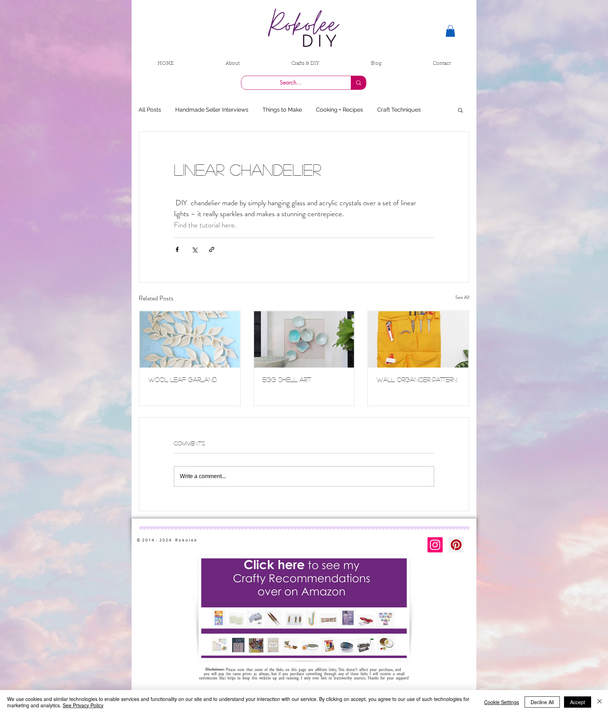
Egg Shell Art (286, 379)
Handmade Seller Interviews (211, 109)
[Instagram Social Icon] (435, 544)
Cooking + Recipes (339, 109)
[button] (450, 31)
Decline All (542, 702)
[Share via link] (211, 249)
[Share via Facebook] (177, 249)
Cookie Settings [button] (501, 702)
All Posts (150, 109)
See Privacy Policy (83, 705)
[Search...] (358, 82)
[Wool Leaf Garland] (190, 339)
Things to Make (282, 109)
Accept (577, 702)
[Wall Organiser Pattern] (418, 339)
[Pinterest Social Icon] (456, 544)
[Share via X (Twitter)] (194, 249)
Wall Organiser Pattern (416, 379)
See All (462, 297)
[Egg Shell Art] (304, 339)
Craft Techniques (399, 109)
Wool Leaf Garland (182, 379)
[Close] (599, 702)
